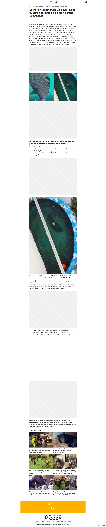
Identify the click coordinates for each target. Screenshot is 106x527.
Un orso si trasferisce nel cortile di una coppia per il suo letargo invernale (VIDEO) (64, 450)
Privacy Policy (40, 524)
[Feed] (53, 509)
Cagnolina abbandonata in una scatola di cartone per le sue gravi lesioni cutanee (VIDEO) (64, 493)
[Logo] (53, 2)
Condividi (103, 525)
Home (30, 6)
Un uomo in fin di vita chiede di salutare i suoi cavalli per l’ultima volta (39, 493)
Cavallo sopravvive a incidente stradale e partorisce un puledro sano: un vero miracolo (39, 450)
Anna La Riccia (34, 19)
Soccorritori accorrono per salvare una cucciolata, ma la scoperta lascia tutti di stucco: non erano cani (64, 472)
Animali (34, 6)
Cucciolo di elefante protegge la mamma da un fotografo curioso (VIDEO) (39, 472)
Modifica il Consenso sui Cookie (61, 524)
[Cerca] (86, 2)
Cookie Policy (48, 524)
